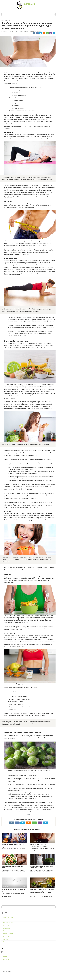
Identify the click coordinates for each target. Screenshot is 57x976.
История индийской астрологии (13, 844)
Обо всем (25, 31)
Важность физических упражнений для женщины (14, 890)
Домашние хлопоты (9, 917)
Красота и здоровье (8, 922)
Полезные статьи (8, 933)
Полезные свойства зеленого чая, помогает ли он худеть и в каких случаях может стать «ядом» (42, 890)
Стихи (5, 942)
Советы (5, 939)
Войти (5, 956)
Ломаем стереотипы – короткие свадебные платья (41, 867)
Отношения (6, 928)
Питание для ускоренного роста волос (13, 867)
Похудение (6, 936)
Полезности (6, 931)
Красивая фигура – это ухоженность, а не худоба (39, 845)
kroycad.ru (6, 959)
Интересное (6, 920)
